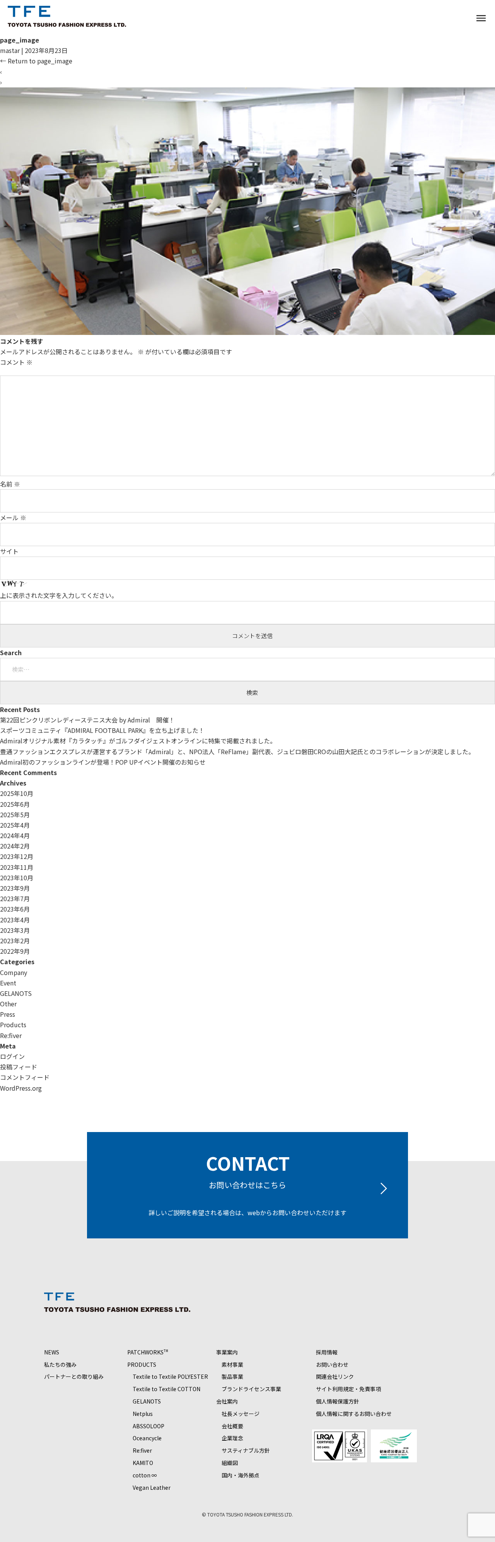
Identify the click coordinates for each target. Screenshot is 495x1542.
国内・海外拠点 (240, 1475)
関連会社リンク (335, 1376)
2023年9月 (15, 888)
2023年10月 (16, 877)
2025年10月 (16, 793)
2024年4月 (15, 835)
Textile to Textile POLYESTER (170, 1376)
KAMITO (143, 1463)
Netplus (143, 1413)
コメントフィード (25, 1077)
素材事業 (232, 1364)
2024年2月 (15, 845)
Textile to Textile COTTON (166, 1389)
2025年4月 (15, 825)
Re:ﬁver (11, 1035)
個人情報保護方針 (337, 1401)
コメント (16, 362)
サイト (9, 551)
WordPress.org (21, 1088)
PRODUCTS (141, 1364)
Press (7, 1014)
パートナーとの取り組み (74, 1376)
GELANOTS (16, 993)
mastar (10, 50)
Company (13, 972)
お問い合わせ (332, 1364)
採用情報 (327, 1352)
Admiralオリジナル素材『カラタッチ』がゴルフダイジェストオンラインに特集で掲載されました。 (138, 740)
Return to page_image (36, 60)
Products (13, 1024)
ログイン (12, 1056)
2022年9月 (15, 951)
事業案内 (227, 1352)
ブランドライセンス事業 (251, 1389)
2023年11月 (16, 867)
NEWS (51, 1352)
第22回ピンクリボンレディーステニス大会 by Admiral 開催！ (87, 719)
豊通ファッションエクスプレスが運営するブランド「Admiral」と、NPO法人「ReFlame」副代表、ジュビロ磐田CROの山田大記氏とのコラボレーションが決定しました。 (237, 751)
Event (8, 982)
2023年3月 (15, 930)
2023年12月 (16, 856)
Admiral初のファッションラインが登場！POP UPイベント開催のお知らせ (103, 762)
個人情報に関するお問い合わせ (354, 1413)
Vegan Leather (152, 1487)
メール (13, 517)
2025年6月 (15, 804)
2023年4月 (15, 919)
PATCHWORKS (147, 1352)
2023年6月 (15, 909)
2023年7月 (15, 898)
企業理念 (232, 1438)
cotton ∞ (145, 1475)
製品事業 (232, 1376)
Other (8, 1003)
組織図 (230, 1463)
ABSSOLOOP (148, 1426)
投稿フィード (18, 1066)
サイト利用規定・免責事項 (348, 1389)
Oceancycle (147, 1438)
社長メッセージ (240, 1413)
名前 (10, 483)
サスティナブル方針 (246, 1450)
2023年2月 (15, 940)
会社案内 (227, 1401)
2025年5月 (15, 814)
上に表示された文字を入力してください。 (59, 595)
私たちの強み (60, 1364)
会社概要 (232, 1426)
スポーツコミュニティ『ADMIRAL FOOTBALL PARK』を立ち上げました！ (102, 730)
